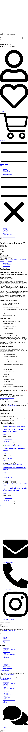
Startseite (5, 167)
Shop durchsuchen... (4, 37)
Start (1, 237)
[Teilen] (3, 730)
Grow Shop (5, 170)
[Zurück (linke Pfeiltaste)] (0, 731)
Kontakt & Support (7, 174)
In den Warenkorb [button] (7, 441)
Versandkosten (8, 439)
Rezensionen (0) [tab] (6, 266)
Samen (4, 687)
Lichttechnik (6, 682)
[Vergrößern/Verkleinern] (0, 730)
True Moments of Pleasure (9, 688)
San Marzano (23, 259)
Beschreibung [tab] (6, 263)
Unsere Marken (6, 171)
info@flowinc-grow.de (11, 405)
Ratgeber (5, 172)
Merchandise (6, 691)
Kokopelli (10, 261)
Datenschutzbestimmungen (9, 630)
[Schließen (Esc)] (4, 730)
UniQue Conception (9, 674)
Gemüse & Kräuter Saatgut (9, 237)
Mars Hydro (5, 684)
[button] (14, 201)
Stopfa (4, 689)
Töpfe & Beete (6, 686)
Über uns (5, 169)
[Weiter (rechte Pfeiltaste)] (2, 731)
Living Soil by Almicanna (9, 683)
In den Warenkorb (4, 255)
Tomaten (2, 261)
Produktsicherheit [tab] (7, 264)
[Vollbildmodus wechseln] (2, 730)
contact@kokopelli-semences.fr (7, 398)
